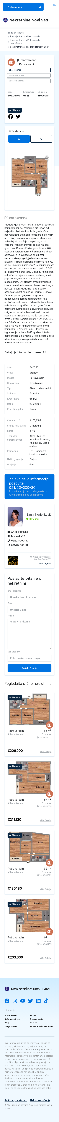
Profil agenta (45, 563)
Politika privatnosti (16, 1100)
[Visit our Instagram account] (16, 1001)
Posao (33, 1015)
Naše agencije (36, 1019)
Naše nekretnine (12, 1019)
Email (10, 603)
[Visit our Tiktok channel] (48, 1001)
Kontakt (34, 1023)
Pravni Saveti (10, 1015)
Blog (7, 1023)
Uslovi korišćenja (40, 1100)
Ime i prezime (14, 591)
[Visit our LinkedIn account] (40, 1001)
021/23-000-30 (22, 487)
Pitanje (11, 616)
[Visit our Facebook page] (8, 1001)
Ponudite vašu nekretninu (41, 1026)
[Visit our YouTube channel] (24, 1001)
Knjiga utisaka (11, 1026)
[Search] (40, 7)
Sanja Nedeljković (38, 514)
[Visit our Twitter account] (32, 1001)
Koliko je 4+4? (14, 651)
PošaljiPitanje (29, 668)
